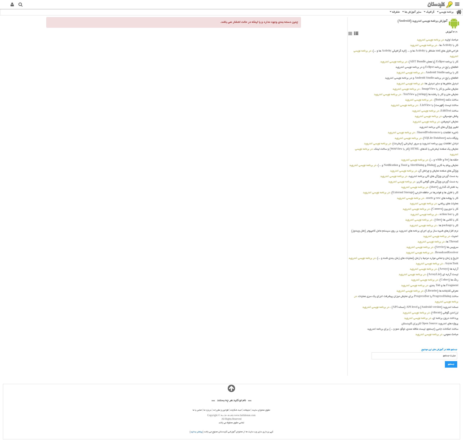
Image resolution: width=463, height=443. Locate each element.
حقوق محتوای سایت (261, 410)
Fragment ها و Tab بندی (429, 285)
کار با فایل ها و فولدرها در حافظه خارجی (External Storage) (410, 192)
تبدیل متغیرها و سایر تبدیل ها (427, 83)
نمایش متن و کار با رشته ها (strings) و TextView (416, 94)
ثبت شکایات (236, 410)
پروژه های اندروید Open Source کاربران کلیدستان (430, 323)
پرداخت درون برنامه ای (431, 318)
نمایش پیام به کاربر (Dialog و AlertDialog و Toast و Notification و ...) (403, 165)
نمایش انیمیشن (435, 121)
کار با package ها (434, 225)
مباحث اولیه (437, 40)
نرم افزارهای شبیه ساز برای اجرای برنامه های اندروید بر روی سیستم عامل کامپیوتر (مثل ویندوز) (404, 231)
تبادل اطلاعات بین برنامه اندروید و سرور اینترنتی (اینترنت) (411, 143)
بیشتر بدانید (196, 432)
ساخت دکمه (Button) (431, 100)
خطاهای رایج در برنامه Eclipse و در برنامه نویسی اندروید (427, 67)
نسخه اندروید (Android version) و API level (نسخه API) (410, 307)
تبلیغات (246, 410)
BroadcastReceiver (432, 252)
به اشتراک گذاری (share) (429, 187)
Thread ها (438, 241)
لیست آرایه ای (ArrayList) (428, 274)
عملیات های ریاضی (434, 203)
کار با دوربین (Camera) (430, 209)
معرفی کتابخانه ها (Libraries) (427, 291)
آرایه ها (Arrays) (434, 269)
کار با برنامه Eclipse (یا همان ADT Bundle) (419, 61)
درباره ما (207, 410)
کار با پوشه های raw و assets (427, 198)
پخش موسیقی (436, 116)
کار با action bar (434, 214)
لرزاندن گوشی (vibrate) (430, 312)
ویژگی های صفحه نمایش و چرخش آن (424, 171)
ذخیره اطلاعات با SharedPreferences (423, 132)
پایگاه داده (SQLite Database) (426, 138)
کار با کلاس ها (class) (431, 220)
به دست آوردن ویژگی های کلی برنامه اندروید (419, 176)
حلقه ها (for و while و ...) (429, 160)
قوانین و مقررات (220, 410)
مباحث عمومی (436, 334)
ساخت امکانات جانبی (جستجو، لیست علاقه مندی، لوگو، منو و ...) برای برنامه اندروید (412, 329)
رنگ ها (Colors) (434, 280)
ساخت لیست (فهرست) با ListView (424, 105)
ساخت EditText (435, 111)
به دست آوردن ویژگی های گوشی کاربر (423, 181)
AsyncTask (437, 263)
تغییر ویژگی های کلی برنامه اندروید (438, 127)
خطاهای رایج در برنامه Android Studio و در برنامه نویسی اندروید (421, 78)
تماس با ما (197, 410)
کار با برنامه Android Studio (427, 72)
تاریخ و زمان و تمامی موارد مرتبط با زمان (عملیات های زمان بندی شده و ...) (403, 258)
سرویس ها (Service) (432, 247)
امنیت (440, 236)
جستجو (451, 364)
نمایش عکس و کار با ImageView (425, 89)
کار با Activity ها (434, 45)
